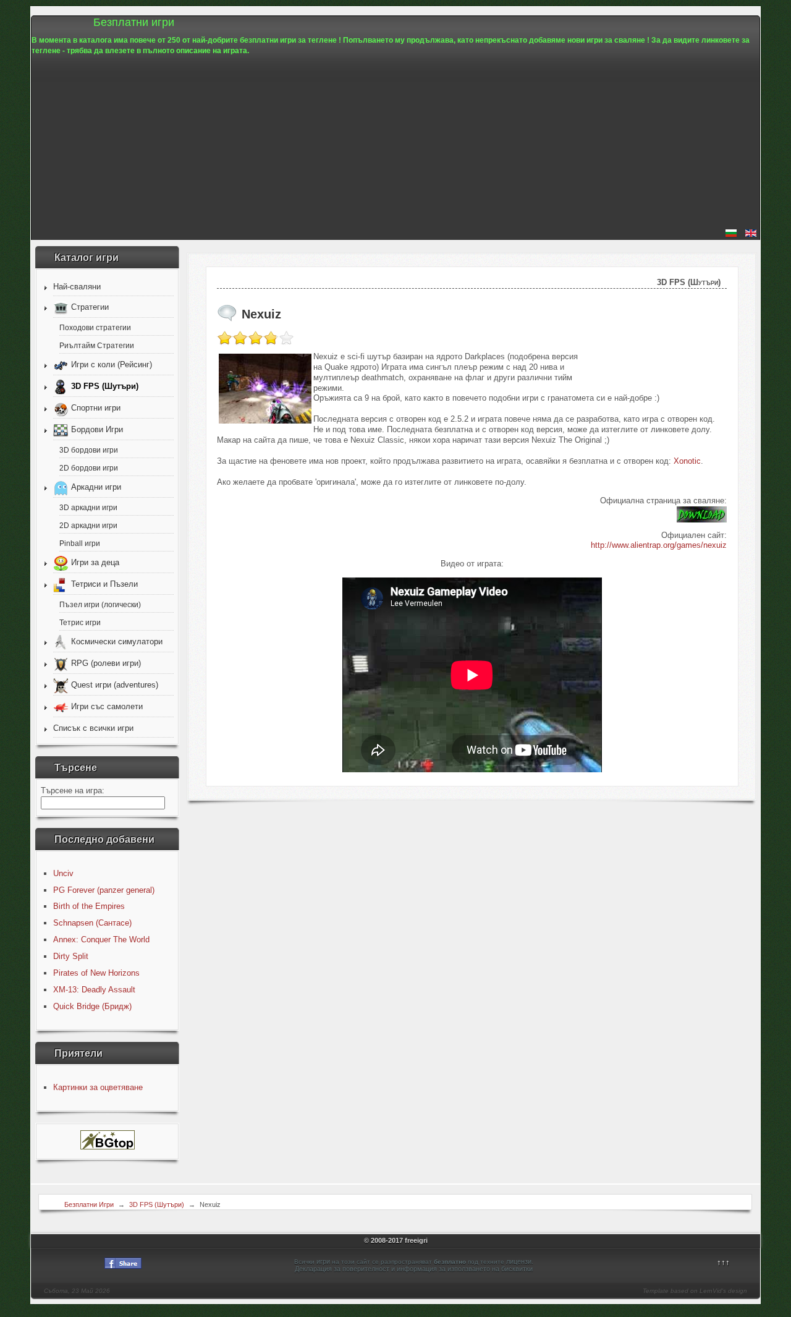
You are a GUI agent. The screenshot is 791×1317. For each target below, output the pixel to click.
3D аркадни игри (88, 507)
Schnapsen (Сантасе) (92, 922)
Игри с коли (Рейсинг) (111, 364)
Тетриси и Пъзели (104, 584)
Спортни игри (96, 407)
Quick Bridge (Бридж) (92, 1006)
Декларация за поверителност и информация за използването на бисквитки (414, 1268)
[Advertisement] (395, 142)
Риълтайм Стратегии (96, 345)
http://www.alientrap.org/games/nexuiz (659, 545)
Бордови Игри (97, 429)
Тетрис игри (80, 622)
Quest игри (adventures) (114, 684)
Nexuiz (261, 314)
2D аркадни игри (88, 525)
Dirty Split (70, 956)
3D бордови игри (88, 450)
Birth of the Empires (89, 906)
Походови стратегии (95, 327)
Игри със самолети (107, 706)
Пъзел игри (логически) (100, 604)
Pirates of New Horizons (96, 973)
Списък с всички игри (93, 728)
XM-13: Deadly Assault (94, 989)
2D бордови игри (88, 468)
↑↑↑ (723, 1262)
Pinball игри (79, 543)
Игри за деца (95, 562)
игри (323, 1261)
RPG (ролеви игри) (106, 663)
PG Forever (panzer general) (103, 890)
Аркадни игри (96, 487)
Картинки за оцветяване (98, 1087)
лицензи (518, 1261)
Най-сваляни (77, 286)
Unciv (63, 873)
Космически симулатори (117, 641)
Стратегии (90, 307)
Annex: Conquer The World (101, 939)
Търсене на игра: (72, 790)
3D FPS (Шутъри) (104, 386)
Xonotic (687, 461)
